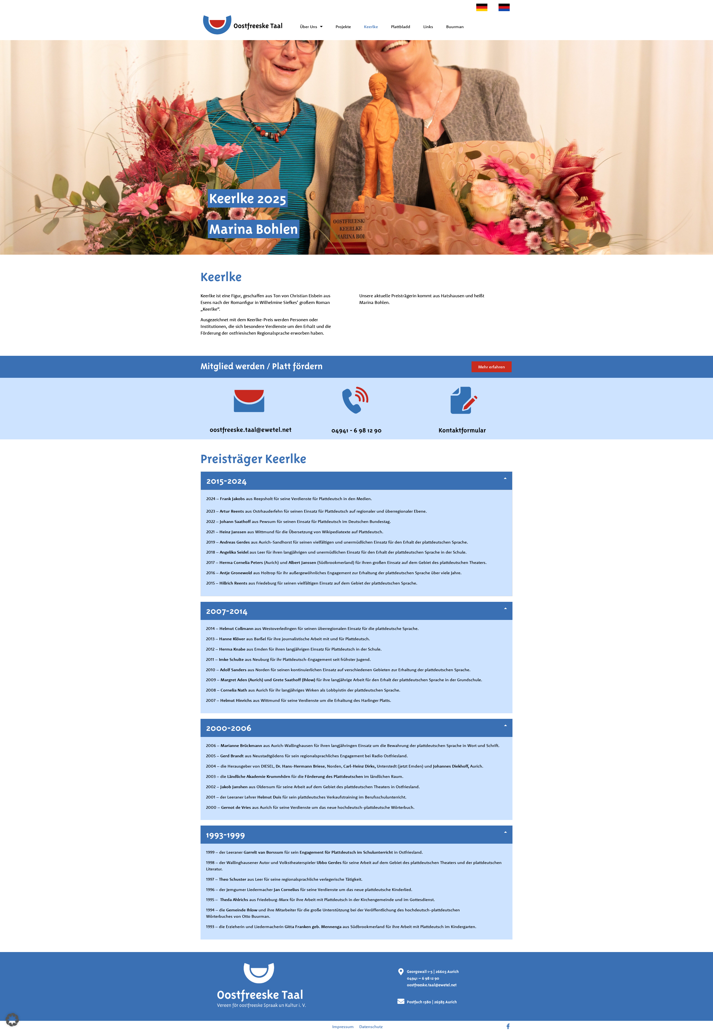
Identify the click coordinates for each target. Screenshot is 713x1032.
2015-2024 (226, 480)
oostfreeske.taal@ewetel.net (251, 430)
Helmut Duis (269, 797)
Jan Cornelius (286, 889)
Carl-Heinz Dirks (359, 766)
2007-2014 (227, 610)
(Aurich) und (267, 562)
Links (428, 26)
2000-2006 (228, 727)
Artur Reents (232, 511)
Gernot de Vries (236, 807)
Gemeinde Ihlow (241, 909)
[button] (356, 481)
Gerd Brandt (232, 755)
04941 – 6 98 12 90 (423, 978)
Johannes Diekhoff (450, 766)
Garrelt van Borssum (263, 852)
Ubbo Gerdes (329, 862)
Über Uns (308, 26)
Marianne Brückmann (240, 745)
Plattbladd (400, 26)
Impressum (343, 1026)
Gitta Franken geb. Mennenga (313, 926)
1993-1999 (225, 834)
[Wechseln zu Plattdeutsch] (504, 7)
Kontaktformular (462, 430)
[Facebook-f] (508, 1026)
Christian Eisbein (306, 295)
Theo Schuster (233, 879)
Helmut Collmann (236, 628)
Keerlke (371, 26)
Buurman (455, 26)
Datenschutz (371, 1026)
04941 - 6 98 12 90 (356, 430)
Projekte (343, 26)
